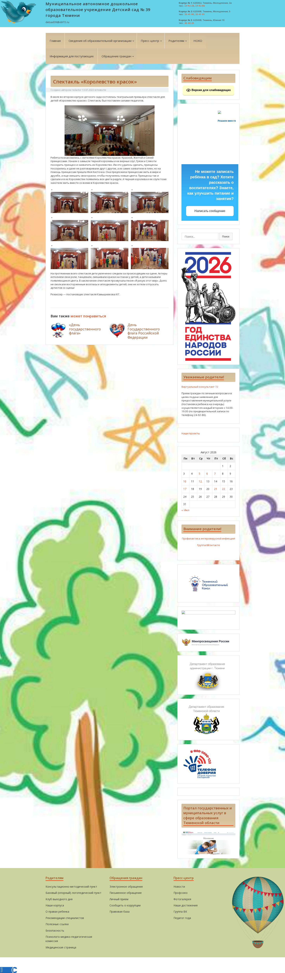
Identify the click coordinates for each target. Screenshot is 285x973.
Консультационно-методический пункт (71, 886)
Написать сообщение (209, 211)
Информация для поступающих (72, 56)
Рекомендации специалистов (65, 918)
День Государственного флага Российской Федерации (144, 331)
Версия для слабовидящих (211, 90)
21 (215, 489)
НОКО (197, 41)
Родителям (176, 41)
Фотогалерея (182, 899)
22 (223, 489)
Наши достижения (186, 905)
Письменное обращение (126, 893)
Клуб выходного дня (59, 899)
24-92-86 (200, 5)
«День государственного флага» (85, 329)
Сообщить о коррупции (125, 905)
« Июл (185, 510)
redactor (76, 90)
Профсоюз (180, 893)
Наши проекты (190, 433)
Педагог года (182, 918)
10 (184, 481)
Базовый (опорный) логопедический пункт (73, 893)
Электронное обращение (126, 886)
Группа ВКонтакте (208, 545)
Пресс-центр (150, 41)
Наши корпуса (55, 905)
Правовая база (120, 911)
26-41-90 (189, 14)
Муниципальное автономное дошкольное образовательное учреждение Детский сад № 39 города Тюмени (98, 9)
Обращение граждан (116, 56)
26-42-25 (189, 22)
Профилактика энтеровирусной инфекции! (208, 538)
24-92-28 (189, 5)
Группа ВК (180, 911)
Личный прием (119, 899)
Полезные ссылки (57, 924)
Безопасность (55, 930)
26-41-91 (200, 14)
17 (184, 489)
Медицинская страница (61, 947)
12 (200, 481)
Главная (55, 41)
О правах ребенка (57, 911)
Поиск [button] (226, 236)
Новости (101, 90)
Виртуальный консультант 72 (199, 386)
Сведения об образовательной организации (100, 41)
